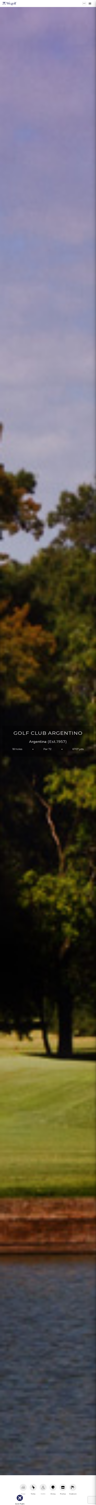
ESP (84, 3)
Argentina (37, 741)
